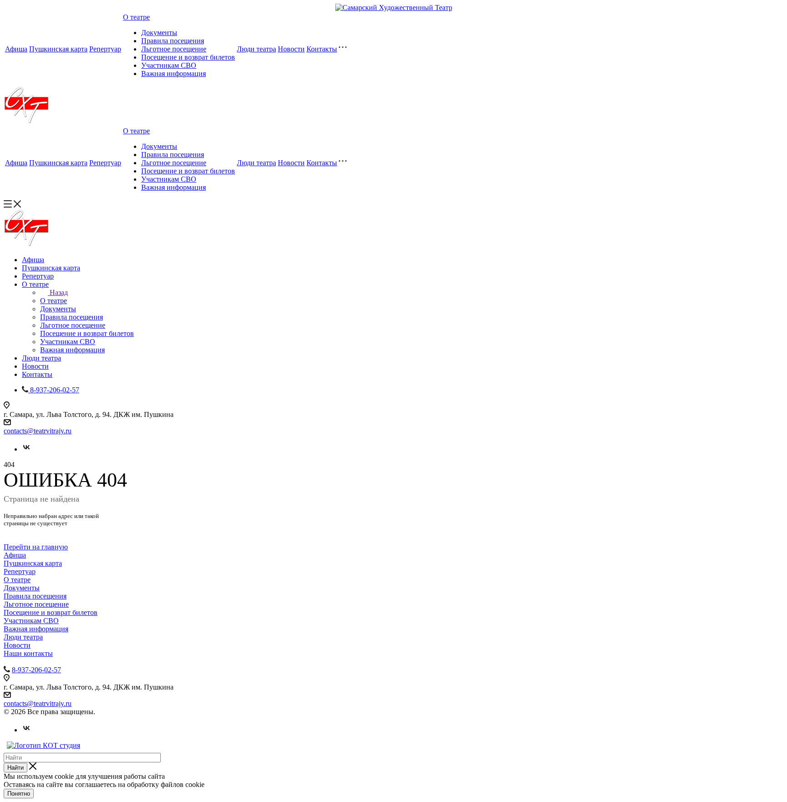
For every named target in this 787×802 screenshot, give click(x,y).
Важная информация (173, 73)
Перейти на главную (36, 547)
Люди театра (256, 49)
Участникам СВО (168, 65)
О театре (136, 17)
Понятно (18, 793)
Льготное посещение (173, 49)
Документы (159, 32)
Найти (15, 767)
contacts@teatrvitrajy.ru (38, 431)
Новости (291, 49)
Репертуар (105, 49)
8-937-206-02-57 (36, 670)
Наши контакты (28, 653)
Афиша (16, 49)
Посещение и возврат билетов (188, 57)
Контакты (322, 49)
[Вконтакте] (26, 449)
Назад (59, 292)
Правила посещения (172, 41)
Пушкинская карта (58, 49)
